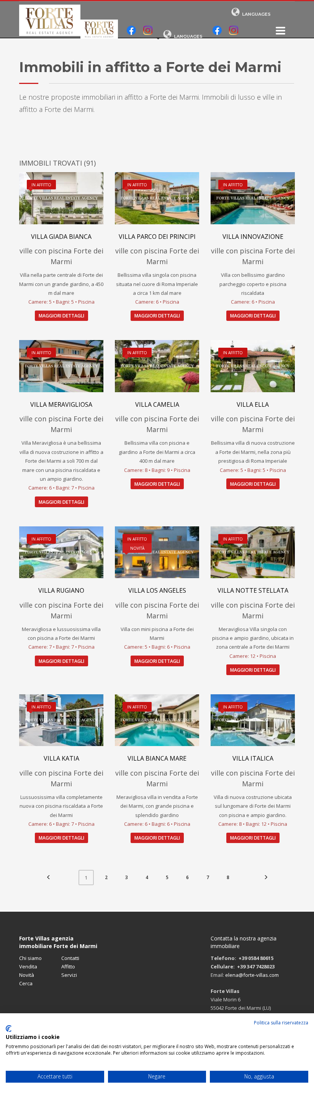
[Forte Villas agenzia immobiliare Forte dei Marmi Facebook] (131, 31)
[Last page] (265, 877)
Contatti (70, 958)
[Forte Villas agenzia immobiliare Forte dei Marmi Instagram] (148, 31)
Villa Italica (252, 758)
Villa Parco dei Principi (157, 236)
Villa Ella (253, 404)
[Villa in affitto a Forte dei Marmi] (253, 366)
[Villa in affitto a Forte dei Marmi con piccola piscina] (61, 198)
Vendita (28, 966)
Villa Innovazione (252, 236)
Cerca (26, 983)
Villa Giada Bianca (61, 236)
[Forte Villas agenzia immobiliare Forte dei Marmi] (280, 30)
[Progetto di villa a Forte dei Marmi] (61, 552)
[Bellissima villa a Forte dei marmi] (157, 366)
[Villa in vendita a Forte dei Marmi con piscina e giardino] (157, 720)
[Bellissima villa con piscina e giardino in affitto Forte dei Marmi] (61, 366)
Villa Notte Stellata (253, 590)
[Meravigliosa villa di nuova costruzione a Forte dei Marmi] (61, 720)
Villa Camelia (157, 404)
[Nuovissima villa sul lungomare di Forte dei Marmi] (253, 720)
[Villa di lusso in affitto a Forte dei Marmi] (157, 552)
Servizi (69, 974)
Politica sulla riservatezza (281, 1022)
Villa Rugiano (61, 590)
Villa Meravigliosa (61, 404)
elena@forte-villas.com (252, 974)
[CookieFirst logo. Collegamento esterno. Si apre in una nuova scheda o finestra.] (8, 1028)
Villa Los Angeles (157, 590)
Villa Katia (61, 758)
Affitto (68, 966)
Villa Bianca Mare (157, 758)
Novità (26, 974)
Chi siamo (30, 958)
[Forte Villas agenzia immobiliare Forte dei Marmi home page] (49, 20)
